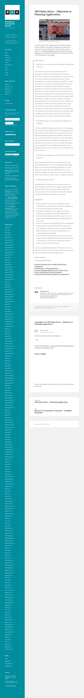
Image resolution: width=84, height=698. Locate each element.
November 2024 (8, 274)
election (13, 203)
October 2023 (8, 299)
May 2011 (7, 642)
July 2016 (7, 489)
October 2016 (8, 481)
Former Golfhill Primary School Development (48, 272)
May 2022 (7, 333)
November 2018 (8, 425)
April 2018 (7, 439)
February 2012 (8, 619)
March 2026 (7, 237)
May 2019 (7, 415)
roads (14, 212)
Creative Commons (9, 681)
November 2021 (8, 348)
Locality (7, 62)
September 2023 (9, 301)
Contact (6, 72)
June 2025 (7, 257)
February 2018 (8, 444)
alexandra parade (14, 191)
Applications (8, 60)
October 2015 (8, 511)
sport (18, 213)
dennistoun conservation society (10, 200)
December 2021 (8, 346)
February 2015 (8, 531)
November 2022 (8, 321)
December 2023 (8, 294)
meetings (8, 209)
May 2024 (7, 284)
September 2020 (9, 383)
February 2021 (8, 370)
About (6, 70)
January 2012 (8, 622)
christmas (12, 194)
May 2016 (7, 494)
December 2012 (8, 595)
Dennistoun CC (49, 306)
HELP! (6, 75)
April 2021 (7, 365)
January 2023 (8, 316)
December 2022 (8, 319)
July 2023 (7, 304)
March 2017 (7, 471)
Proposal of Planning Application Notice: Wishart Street (51, 270)
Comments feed (8, 663)
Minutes (7, 55)
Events (6, 84)
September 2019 (9, 407)
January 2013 (8, 592)
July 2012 (7, 607)
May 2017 (7, 466)
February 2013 (8, 590)
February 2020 (8, 395)
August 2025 (8, 254)
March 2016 (7, 499)
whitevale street (7, 218)
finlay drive (43, 308)
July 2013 (7, 577)
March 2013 (7, 587)
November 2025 (8, 247)
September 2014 (9, 543)
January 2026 (8, 242)
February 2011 (8, 649)
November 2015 (8, 508)
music (17, 209)
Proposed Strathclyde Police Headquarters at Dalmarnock (52, 274)
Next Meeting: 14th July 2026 (11, 165)
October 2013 (8, 570)
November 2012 (8, 597)
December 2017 (8, 449)
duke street (7, 203)
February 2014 (8, 560)
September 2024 (9, 279)
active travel (16, 189)
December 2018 (8, 422)
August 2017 (8, 459)
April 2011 (7, 644)
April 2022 (7, 336)
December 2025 (8, 245)
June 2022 (7, 331)
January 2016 (8, 503)
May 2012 (7, 612)
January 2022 (8, 343)
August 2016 (8, 486)
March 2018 (7, 442)
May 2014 (7, 553)
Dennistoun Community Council (10, 24)
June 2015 (7, 521)
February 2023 (8, 314)
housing (7, 206)
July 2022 (7, 328)
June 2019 (7, 412)
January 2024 (8, 291)
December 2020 (8, 375)
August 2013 (8, 575)
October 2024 (8, 277)
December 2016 (8, 476)
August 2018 (8, 430)
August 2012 (8, 605)
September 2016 (9, 484)
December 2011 (8, 624)
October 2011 (8, 629)
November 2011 (8, 627)
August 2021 (8, 356)
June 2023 (7, 306)
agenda (7, 191)
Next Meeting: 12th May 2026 (12, 175)
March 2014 (7, 558)
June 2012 (7, 609)
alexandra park (8, 192)
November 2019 (8, 402)
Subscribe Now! (9, 123)
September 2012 (9, 602)
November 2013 (8, 568)
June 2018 (7, 434)
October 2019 (8, 405)
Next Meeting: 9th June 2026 (11, 168)
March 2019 (7, 417)
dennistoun (13, 198)
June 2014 (7, 550)
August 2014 (8, 545)
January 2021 (8, 373)
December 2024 (8, 272)
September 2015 (9, 513)
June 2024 (7, 282)
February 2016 (8, 501)
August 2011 (8, 634)
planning (11, 210)
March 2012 (7, 617)
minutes (14, 209)
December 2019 (8, 400)
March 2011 (7, 646)
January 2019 (8, 420)
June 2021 (7, 360)
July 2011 (7, 637)
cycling (6, 198)
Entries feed (8, 661)
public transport (9, 212)
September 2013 (9, 573)
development (13, 201)
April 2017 (7, 469)
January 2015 (8, 533)
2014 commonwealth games (9, 189)
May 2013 (7, 582)
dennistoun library (8, 201)
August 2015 (8, 516)
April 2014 (7, 555)
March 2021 (7, 368)
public (15, 210)
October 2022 (8, 324)
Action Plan (7, 57)
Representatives (9, 65)
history (12, 204)
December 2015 (8, 506)
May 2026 (7, 232)
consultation (7, 195)
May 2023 (7, 309)
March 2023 (7, 311)
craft (11, 195)
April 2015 (7, 526)
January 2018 (8, 447)
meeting (12, 206)
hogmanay (14, 204)
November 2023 (8, 296)
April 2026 (7, 235)
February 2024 (8, 289)
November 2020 (8, 378)
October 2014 (8, 540)
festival (16, 203)
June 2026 (7, 230)
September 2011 (9, 632)
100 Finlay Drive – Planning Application (46, 268)
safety (16, 212)
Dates (6, 52)
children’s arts (7, 194)
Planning (7, 91)
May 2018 (7, 437)
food (18, 203)
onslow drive (7, 210)
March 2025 (7, 264)
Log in (6, 658)
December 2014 (8, 536)
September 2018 (9, 427)
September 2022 (9, 326)
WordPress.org (8, 666)
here (53, 55)
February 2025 (8, 267)
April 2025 (7, 262)
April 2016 (7, 496)
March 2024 (7, 287)
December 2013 (8, 565)
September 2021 (9, 353)
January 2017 (8, 474)
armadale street (14, 192)
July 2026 (7, 227)
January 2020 (8, 397)
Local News (7, 86)
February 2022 (8, 341)
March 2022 (7, 338)
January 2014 (8, 563)
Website (7, 94)
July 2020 (7, 385)
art (18, 193)
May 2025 (7, 259)
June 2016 (7, 491)
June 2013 (7, 580)
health (9, 204)
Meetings (7, 89)
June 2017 (7, 464)
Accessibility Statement (10, 685)
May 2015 (7, 523)
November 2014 (8, 538)
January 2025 (8, 269)
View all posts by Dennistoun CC (47, 297)
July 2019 (7, 410)
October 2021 (8, 351)
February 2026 (8, 240)
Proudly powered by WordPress (42, 424)
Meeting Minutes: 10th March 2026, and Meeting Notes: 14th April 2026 (12, 172)
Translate (15, 156)
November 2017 (8, 452)
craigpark (15, 195)
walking (16, 215)
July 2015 (7, 518)
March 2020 (7, 393)
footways (6, 204)
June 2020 (7, 388)
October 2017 (8, 454)
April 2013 (7, 585)
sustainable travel (8, 215)
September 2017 (9, 457)
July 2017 (7, 462)
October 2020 (8, 380)
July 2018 (7, 432)
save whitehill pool (8, 213)
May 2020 (7, 390)
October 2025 (8, 250)
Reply (36, 340)
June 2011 (7, 639)
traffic (13, 215)
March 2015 (7, 528)
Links (6, 67)
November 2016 (8, 479)
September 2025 (9, 252)
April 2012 (7, 614)
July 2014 (7, 548)
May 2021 (7, 363)
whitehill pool (7, 216)
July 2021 (7, 358)
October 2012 (8, 600)
